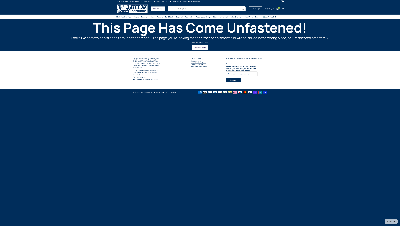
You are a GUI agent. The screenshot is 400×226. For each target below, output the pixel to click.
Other (215, 17)
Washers (160, 17)
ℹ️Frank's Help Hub (269, 17)
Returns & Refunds (197, 65)
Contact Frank (196, 61)
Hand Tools (249, 17)
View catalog (157, 9)
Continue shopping (200, 47)
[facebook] (226, 63)
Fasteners (144, 17)
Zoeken (243, 8)
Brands (257, 17)
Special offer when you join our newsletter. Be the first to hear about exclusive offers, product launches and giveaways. (241, 68)
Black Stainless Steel (123, 17)
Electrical (179, 17)
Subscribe (233, 80)
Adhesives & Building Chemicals (231, 17)
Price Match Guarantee (199, 66)
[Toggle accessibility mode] (282, 2)
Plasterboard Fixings (203, 17)
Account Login (255, 9)
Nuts (152, 17)
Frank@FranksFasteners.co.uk (147, 79)
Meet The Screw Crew (198, 63)
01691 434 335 (141, 77)
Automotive (189, 17)
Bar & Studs (169, 17)
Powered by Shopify (160, 92)
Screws (136, 17)
